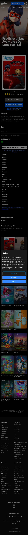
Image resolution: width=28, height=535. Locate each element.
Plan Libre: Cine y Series (19, 481)
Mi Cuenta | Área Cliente (19, 469)
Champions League (5, 467)
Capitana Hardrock (7, 179)
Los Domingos (17, 431)
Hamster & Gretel (19, 399)
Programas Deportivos (18, 454)
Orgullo (2, 452)
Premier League (4, 471)
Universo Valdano (5, 475)
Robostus (4, 167)
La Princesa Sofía (6, 329)
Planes (15, 483)
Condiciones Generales (19, 471)
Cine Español (4, 429)
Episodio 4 (4, 157)
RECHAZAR (14, 277)
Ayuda (14, 507)
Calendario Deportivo (5, 489)
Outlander (16, 432)
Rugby (2, 481)
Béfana (4, 162)
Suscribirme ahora (17, 3)
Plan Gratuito (17, 485)
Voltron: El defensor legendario (19, 376)
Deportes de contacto (5, 485)
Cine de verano (4, 437)
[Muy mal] (5, 94)
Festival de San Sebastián (19, 450)
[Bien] (11, 94)
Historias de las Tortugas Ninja (5, 400)
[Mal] (7, 94)
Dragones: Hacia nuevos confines (19, 306)
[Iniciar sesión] (25, 3)
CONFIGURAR (14, 273)
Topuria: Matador (4, 483)
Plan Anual (16, 487)
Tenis (2, 479)
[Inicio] (4, 3)
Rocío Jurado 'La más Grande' (20, 446)
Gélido (3, 181)
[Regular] (9, 94)
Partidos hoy (3, 491)
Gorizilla (4, 164)
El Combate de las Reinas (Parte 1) (10, 184)
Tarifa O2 (16, 491)
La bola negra (17, 429)
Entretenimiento (4, 450)
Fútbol (14, 7)
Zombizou (4, 176)
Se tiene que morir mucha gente (19, 435)
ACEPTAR (14, 281)
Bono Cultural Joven (18, 489)
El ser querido (17, 427)
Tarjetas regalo (17, 493)
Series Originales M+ (5, 443)
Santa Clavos (5, 204)
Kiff (15, 329)
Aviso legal (16, 521)
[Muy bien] (13, 94)
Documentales (4, 448)
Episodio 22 (5, 194)
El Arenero (4, 196)
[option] (9, 245)
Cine (8, 7)
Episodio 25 (5, 201)
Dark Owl (4, 172)
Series (3, 7)
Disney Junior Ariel (6, 305)
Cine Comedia (4, 431)
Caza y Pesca (16, 456)
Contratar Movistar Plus (19, 475)
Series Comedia (4, 446)
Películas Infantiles (5, 439)
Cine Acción (3, 433)
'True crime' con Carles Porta (20, 448)
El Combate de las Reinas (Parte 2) (10, 186)
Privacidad (22, 521)
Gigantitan (4, 159)
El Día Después (4, 473)
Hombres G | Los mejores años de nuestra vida (20, 443)
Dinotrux (16, 352)
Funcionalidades (17, 467)
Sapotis (4, 169)
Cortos (2, 435)
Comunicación (17, 495)
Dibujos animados (17, 452)
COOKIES (14, 523)
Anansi (3, 191)
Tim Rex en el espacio (7, 375)
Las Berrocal (16, 440)
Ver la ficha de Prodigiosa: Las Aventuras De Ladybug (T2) (13, 208)
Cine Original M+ (4, 427)
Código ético (16, 473)
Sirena (3, 174)
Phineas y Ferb (5, 352)
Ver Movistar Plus (17, 466)
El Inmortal (16, 438)
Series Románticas (5, 445)
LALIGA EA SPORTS (5, 469)
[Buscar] (9, 3)
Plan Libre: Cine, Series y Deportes (19, 478)
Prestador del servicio (7, 521)
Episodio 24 (4, 199)
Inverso (4, 189)
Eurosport (3, 487)
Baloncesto (3, 477)
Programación (4, 493)
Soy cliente (15, 100)
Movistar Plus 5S (17, 458)
